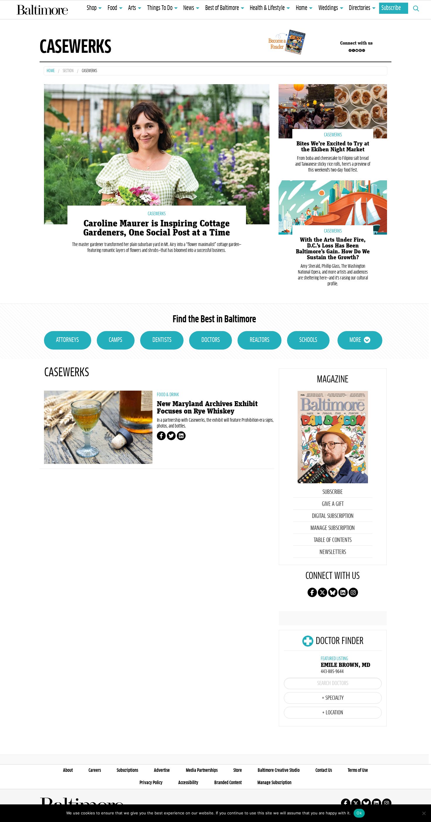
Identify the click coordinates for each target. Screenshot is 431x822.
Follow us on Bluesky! (356, 50)
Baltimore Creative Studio (279, 770)
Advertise (162, 770)
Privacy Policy (151, 782)
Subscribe (391, 8)
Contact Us (323, 770)
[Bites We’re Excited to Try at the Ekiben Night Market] (333, 110)
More (355, 340)
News (188, 8)
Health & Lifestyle (267, 8)
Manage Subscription (332, 528)
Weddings (328, 8)
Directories (359, 8)
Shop (91, 8)
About (68, 770)
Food (112, 8)
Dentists (162, 340)
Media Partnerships (202, 770)
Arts (132, 8)
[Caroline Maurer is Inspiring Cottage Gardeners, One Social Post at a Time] (156, 153)
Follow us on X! (353, 50)
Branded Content (228, 782)
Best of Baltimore (222, 8)
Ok (359, 813)
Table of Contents (333, 540)
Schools (308, 340)
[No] (424, 813)
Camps (115, 340)
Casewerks (157, 213)
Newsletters (333, 552)
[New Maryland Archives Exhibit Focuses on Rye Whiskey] (98, 427)
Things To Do (159, 8)
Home (301, 8)
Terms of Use (358, 770)
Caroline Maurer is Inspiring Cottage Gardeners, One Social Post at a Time (156, 228)
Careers (95, 770)
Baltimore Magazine (42, 10)
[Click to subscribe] (286, 43)
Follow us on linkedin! (360, 50)
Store (237, 770)
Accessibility (188, 782)
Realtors (259, 340)
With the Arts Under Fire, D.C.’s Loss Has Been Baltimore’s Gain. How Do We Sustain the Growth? (333, 248)
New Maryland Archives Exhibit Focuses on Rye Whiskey (207, 407)
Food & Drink (168, 394)
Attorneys (67, 340)
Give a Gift (333, 504)
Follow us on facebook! (350, 50)
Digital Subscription (333, 516)
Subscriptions (127, 770)
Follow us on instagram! (363, 50)
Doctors (210, 340)
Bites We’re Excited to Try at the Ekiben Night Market (332, 146)
